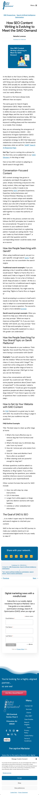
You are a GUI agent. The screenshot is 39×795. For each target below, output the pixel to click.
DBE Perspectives (9, 15)
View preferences (19, 788)
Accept (19, 778)
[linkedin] (8, 734)
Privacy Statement (23, 792)
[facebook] (6, 731)
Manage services (7, 773)
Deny (19, 783)
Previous (6, 578)
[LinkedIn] (21, 556)
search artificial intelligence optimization (17, 572)
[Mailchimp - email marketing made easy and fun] (29, 644)
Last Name (9, 636)
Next (34, 578)
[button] (36, 759)
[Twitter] (11, 556)
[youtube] (17, 731)
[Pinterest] (26, 556)
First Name (9, 627)
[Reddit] (16, 556)
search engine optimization (14, 573)
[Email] (31, 556)
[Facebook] (6, 556)
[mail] (12, 734)
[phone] (15, 734)
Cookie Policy (13, 792)
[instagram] (14, 731)
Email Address (10, 618)
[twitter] (10, 730)
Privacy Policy (20, 649)
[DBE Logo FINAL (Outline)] (8, 2)
